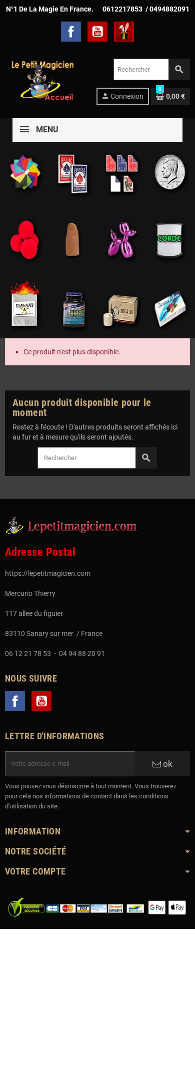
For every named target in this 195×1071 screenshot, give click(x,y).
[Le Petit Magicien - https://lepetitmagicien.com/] (42, 81)
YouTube (98, 32)
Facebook (71, 32)
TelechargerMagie (124, 32)
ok (166, 764)
